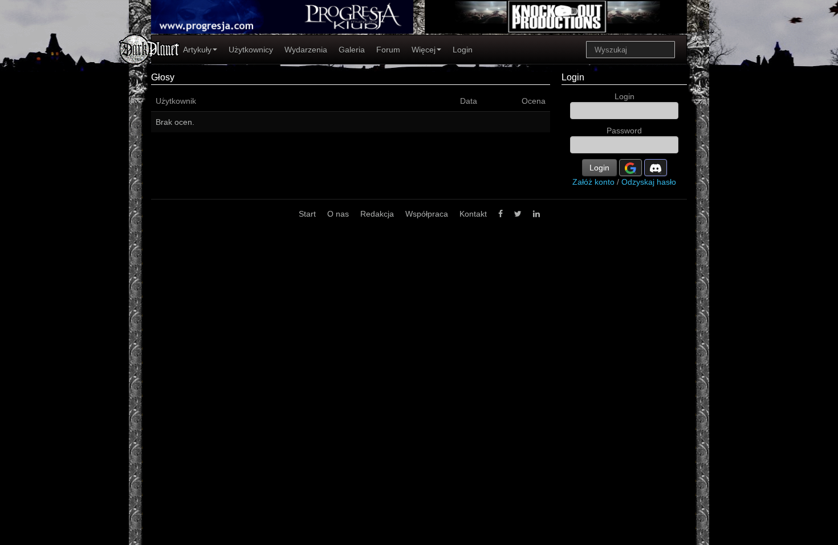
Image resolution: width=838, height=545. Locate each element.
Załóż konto (593, 181)
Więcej (424, 49)
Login (463, 49)
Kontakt (473, 213)
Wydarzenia (305, 49)
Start (307, 213)
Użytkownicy (251, 49)
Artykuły (197, 49)
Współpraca (426, 213)
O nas (338, 213)
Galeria (352, 49)
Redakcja (377, 213)
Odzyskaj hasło (648, 181)
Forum (388, 49)
